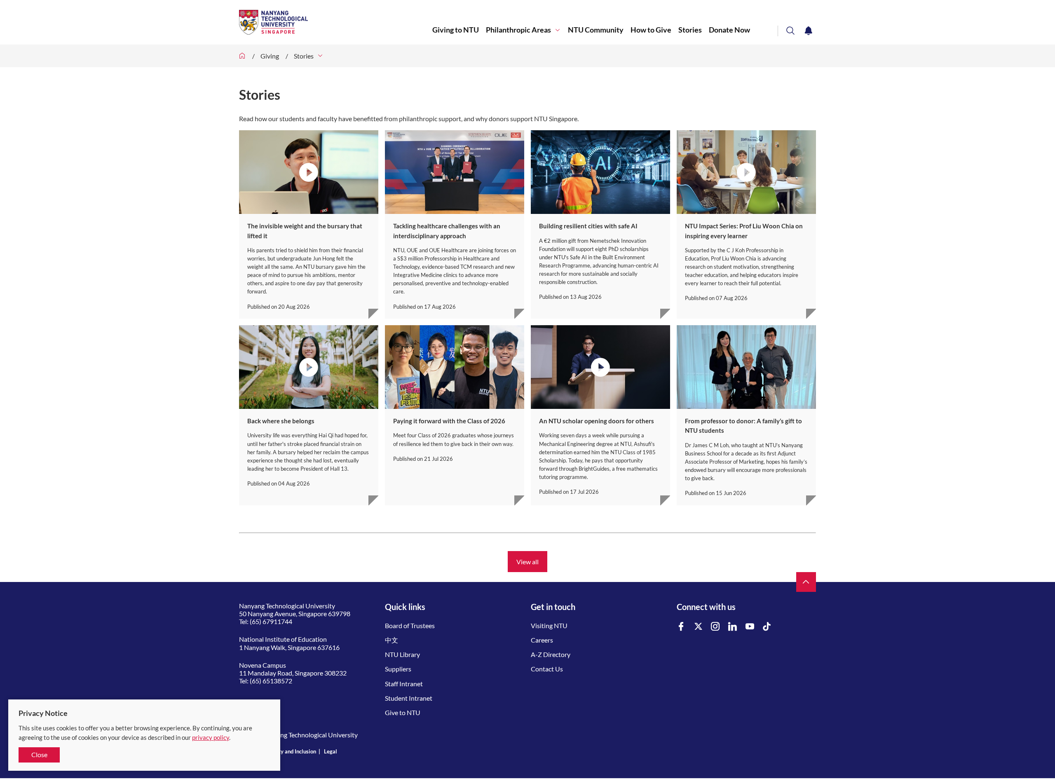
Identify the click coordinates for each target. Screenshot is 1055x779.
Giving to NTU (455, 30)
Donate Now (729, 30)
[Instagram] (715, 627)
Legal (330, 751)
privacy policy (210, 737)
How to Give (651, 30)
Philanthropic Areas (518, 30)
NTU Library (402, 654)
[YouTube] (750, 627)
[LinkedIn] (732, 627)
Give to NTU (402, 712)
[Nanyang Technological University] (335, 22)
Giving (269, 56)
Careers (542, 640)
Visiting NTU (549, 625)
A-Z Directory (550, 654)
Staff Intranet (404, 683)
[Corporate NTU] (242, 56)
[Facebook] (681, 627)
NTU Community (596, 30)
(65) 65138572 (271, 681)
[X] (698, 627)
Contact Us (547, 669)
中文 (391, 640)
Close (39, 754)
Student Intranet (408, 698)
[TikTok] (766, 627)
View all (527, 561)
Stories (690, 30)
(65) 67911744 (271, 621)
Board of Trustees (410, 625)
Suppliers (398, 669)
